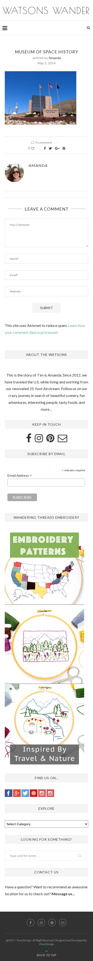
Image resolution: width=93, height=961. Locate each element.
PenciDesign (46, 944)
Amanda (55, 58)
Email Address (19, 475)
